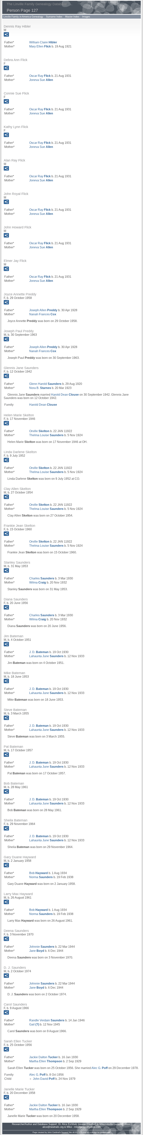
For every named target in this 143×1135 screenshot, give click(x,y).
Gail (34, 1024)
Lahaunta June (46, 656)
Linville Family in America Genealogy (23, 16)
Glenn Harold (45, 383)
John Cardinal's (54, 1132)
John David (44, 1078)
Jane (36, 950)
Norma (41, 877)
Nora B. (40, 387)
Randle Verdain (46, 1020)
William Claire (43, 42)
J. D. (39, 652)
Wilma (37, 582)
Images (86, 16)
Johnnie (41, 946)
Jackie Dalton (43, 1057)
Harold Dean (65, 394)
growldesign (105, 1132)
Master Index (72, 16)
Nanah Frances (42, 314)
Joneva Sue (41, 79)
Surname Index (54, 16)
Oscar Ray (40, 75)
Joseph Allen (43, 310)
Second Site (66, 1132)
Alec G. (99, 1068)
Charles (41, 578)
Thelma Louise (46, 435)
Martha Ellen (45, 1061)
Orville (39, 431)
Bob (38, 873)
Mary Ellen (40, 46)
